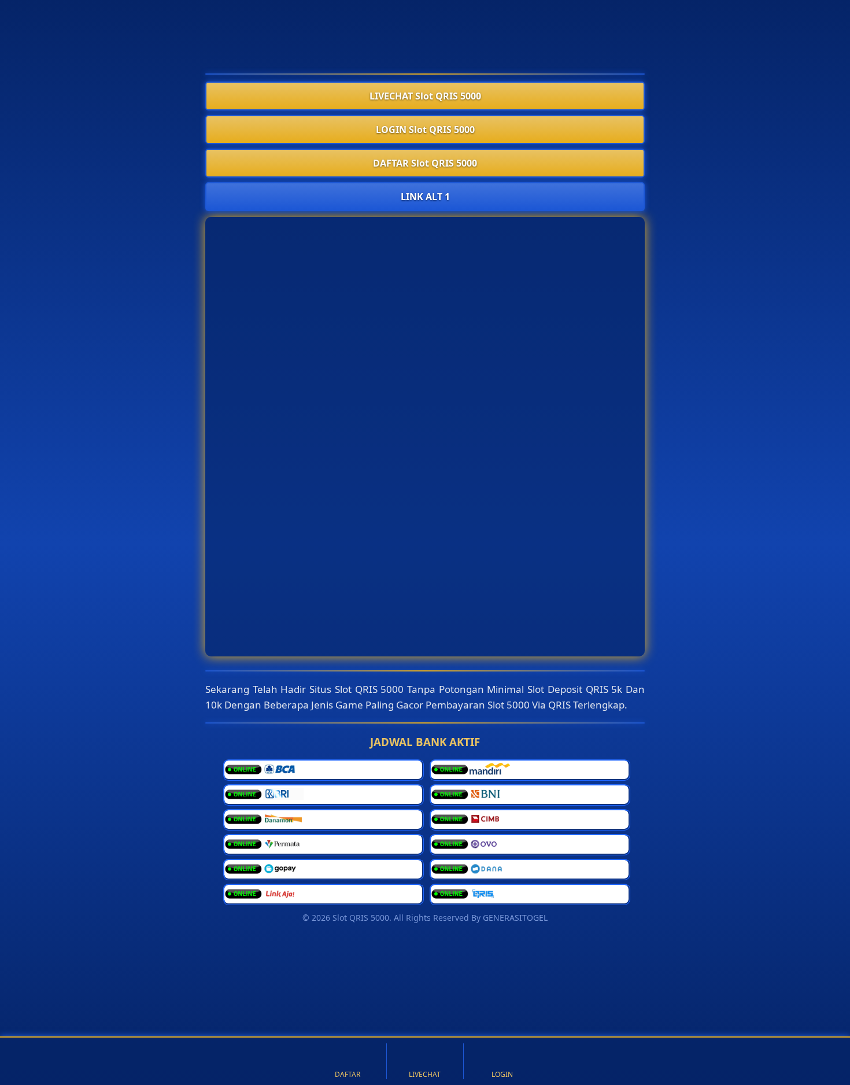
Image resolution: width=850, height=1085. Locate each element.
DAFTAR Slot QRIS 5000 (425, 163)
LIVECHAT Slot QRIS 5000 (425, 96)
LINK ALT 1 (425, 196)
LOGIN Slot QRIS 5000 (425, 129)
